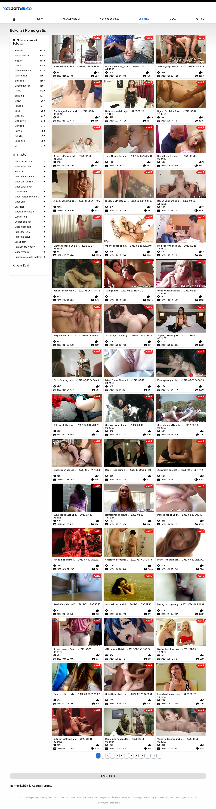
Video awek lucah (30, 186)
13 (153, 755)
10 (141, 755)
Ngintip (30, 131)
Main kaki (30, 116)
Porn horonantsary (30, 176)
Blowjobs (30, 80)
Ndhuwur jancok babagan (25, 42)
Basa (30, 111)
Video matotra (30, 252)
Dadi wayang (102, 803)
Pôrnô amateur (30, 237)
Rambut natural (30, 70)
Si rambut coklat (30, 86)
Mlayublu (30, 126)
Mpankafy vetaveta (30, 211)
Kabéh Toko (108, 776)
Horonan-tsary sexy (30, 247)
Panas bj (30, 106)
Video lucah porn (30, 166)
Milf (30, 146)
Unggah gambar (30, 222)
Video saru (30, 201)
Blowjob (30, 50)
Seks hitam (30, 242)
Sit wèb (21, 154)
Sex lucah (30, 207)
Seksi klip (30, 171)
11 (147, 755)
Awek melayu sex (30, 161)
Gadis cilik (30, 141)
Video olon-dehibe (30, 181)
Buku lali (30, 136)
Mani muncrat (30, 55)
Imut (40, 19)
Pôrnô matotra (30, 232)
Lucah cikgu (30, 191)
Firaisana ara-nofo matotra (30, 257)
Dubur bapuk (30, 75)
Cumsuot (30, 65)
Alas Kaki (23, 265)
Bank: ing (30, 95)
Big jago (30, 60)
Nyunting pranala (14, 19)
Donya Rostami (71, 19)
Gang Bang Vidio (109, 19)
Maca (173, 19)
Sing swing (30, 121)
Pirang (30, 90)
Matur (30, 101)
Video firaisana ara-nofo (30, 196)
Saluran (200, 19)
